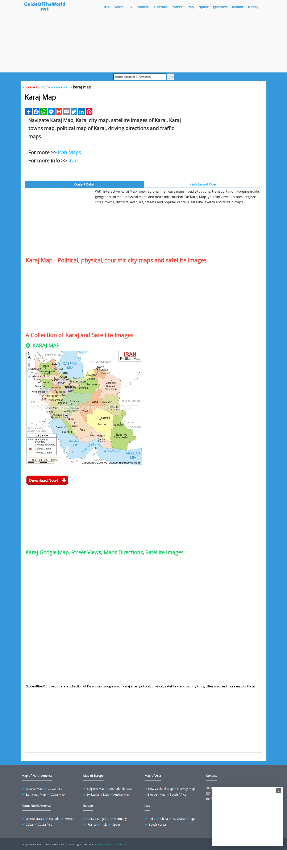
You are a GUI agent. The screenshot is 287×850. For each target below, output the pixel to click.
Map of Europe (93, 776)
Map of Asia (153, 776)
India (152, 819)
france (177, 7)
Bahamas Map (36, 794)
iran (66, 87)
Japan (193, 819)
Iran (73, 160)
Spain (116, 824)
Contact (211, 776)
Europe (88, 806)
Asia (147, 806)
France (92, 824)
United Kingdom (98, 819)
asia (57, 87)
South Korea (157, 824)
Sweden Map (157, 794)
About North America (36, 806)
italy (191, 7)
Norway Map (186, 789)
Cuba (29, 824)
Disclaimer (122, 844)
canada (143, 7)
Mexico (69, 819)
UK (130, 7)
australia (160, 7)
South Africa (178, 794)
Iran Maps (69, 152)
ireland (237, 7)
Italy (104, 824)
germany (220, 7)
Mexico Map (34, 789)
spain (203, 7)
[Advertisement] (143, 42)
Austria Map (121, 794)
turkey (253, 7)
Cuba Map (58, 794)
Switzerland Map (98, 794)
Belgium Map (96, 789)
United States (35, 819)
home (45, 87)
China (164, 819)
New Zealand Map (160, 789)
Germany (120, 819)
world (119, 7)
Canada (54, 819)
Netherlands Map (120, 789)
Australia (179, 819)
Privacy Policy (103, 844)
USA (106, 7)
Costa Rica (55, 789)
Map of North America (37, 776)
